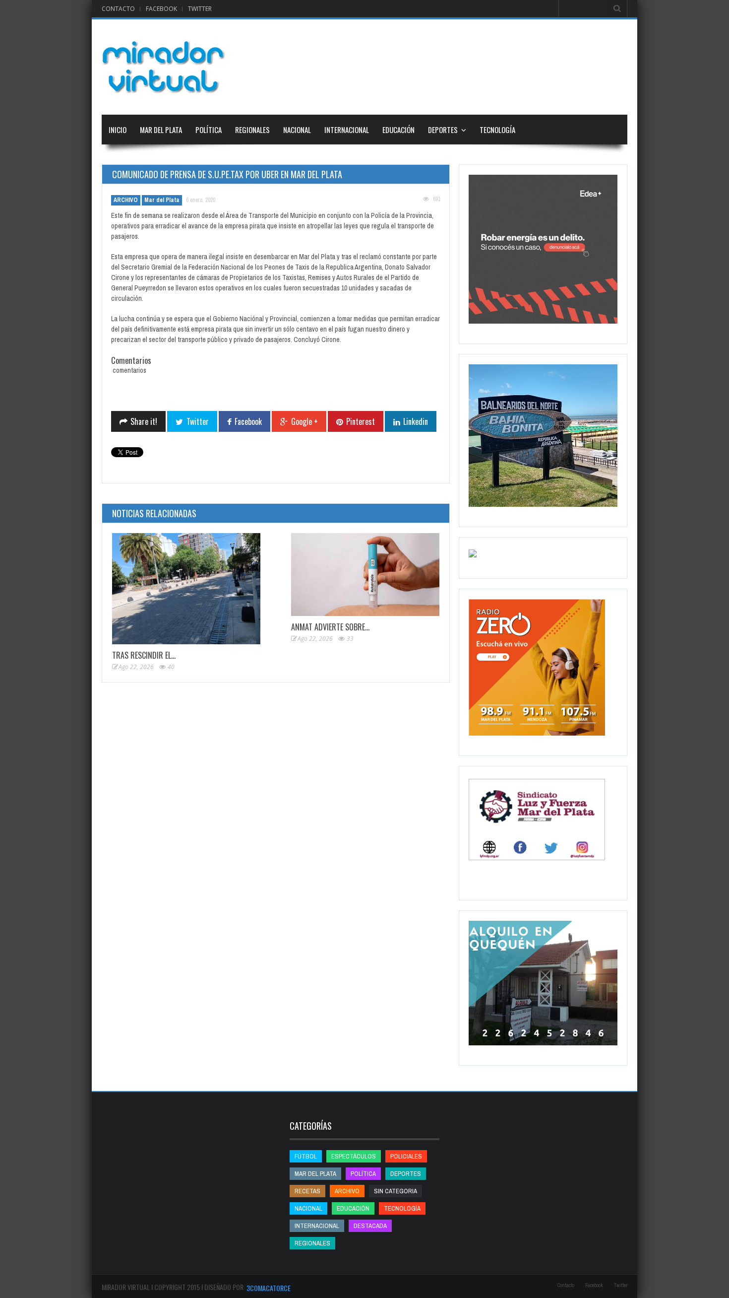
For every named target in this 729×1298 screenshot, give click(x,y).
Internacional (346, 129)
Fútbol (306, 1156)
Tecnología (497, 129)
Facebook (161, 8)
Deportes (443, 129)
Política (208, 129)
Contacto (118, 8)
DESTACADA (370, 1226)
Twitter (200, 8)
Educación (398, 129)
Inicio (117, 129)
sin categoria (395, 1191)
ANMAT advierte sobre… (330, 627)
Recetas (307, 1191)
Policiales (406, 1156)
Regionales (252, 129)
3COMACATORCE (268, 1288)
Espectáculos (353, 1156)
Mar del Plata (161, 129)
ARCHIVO (126, 200)
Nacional (297, 129)
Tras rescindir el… (144, 655)
